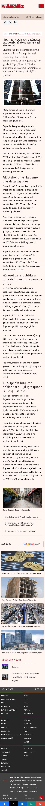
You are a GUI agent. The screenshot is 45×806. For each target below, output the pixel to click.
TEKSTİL (4, 759)
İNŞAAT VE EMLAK (31, 727)
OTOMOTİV (27, 724)
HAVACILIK (5, 763)
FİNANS (27, 695)
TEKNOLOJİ (5, 752)
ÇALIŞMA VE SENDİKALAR (11, 735)
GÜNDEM (4, 720)
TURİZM (4, 756)
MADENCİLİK (28, 713)
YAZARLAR (28, 748)
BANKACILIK (5, 706)
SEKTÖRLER (28, 720)
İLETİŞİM (39, 689)
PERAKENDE (28, 735)
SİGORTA (4, 713)
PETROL (27, 710)
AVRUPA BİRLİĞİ (7, 738)
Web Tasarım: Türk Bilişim (29, 800)
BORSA (26, 699)
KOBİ (3, 703)
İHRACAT (4, 727)
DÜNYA (3, 724)
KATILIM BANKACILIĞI (9, 710)
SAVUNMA (27, 738)
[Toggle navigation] (41, 6)
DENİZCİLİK (5, 767)
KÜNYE (5, 795)
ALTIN (26, 706)
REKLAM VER (7, 689)
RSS (25, 795)
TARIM (26, 731)
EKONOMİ (12, 34)
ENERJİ (4, 748)
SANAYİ (4, 770)
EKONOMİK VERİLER (8, 699)
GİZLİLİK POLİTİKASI (10, 799)
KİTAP (26, 756)
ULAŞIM (27, 742)
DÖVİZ (26, 703)
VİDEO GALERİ (29, 752)
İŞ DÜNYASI (5, 731)
